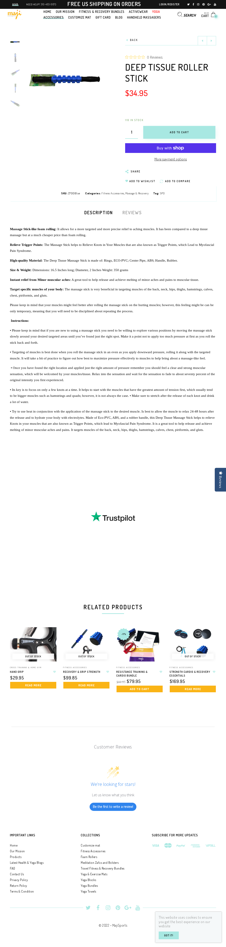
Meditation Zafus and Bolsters (100, 862)
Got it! (168, 935)
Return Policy (18, 885)
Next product (211, 40)
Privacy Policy (19, 880)
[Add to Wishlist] (54, 672)
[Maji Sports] (14, 14)
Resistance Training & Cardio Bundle (132, 673)
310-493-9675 (48, 4)
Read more (33, 685)
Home (13, 845)
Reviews (132, 212)
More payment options (170, 159)
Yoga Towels (88, 891)
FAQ (12, 868)
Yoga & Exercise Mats (94, 874)
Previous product (202, 40)
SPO (162, 193)
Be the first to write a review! (113, 806)
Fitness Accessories (113, 193)
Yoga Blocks (88, 880)
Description (98, 212)
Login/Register (169, 4)
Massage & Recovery (137, 193)
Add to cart (139, 689)
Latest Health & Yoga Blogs (26, 862)
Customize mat (90, 845)
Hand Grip (17, 671)
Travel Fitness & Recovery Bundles (102, 868)
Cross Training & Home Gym (25, 667)
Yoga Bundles (89, 885)
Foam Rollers (89, 857)
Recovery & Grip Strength (81, 671)
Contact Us (17, 874)
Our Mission (17, 851)
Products (15, 857)
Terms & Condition (22, 891)
